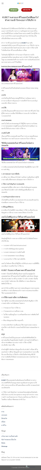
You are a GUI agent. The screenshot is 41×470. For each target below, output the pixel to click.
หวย (2, 411)
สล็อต (3, 422)
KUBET (24, 43)
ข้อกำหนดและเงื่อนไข (8, 439)
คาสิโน (3, 425)
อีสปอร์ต (4, 418)
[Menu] (2, 3)
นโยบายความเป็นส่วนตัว (9, 436)
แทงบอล (4, 415)
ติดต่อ (3, 443)
